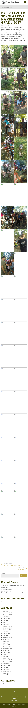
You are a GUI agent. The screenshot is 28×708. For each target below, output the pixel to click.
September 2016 (7, 650)
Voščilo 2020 (4, 587)
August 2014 (6, 673)
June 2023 (5, 611)
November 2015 (7, 662)
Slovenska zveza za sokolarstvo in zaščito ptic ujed (14, 697)
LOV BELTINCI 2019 (7, 591)
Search (3, 573)
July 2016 (5, 654)
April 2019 (6, 624)
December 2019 (7, 613)
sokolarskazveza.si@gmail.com (14, 693)
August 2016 (6, 652)
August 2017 (6, 641)
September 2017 (7, 639)
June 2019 (5, 620)
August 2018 (6, 633)
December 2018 (7, 626)
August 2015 (6, 665)
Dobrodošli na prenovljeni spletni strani (12, 585)
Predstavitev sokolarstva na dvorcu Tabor (13, 593)
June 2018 (5, 635)
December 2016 (7, 647)
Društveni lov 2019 (6, 589)
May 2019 (5, 622)
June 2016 (5, 656)
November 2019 (7, 615)
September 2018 (7, 632)
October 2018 (7, 630)
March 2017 (6, 645)
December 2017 (7, 637)
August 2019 (6, 618)
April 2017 (6, 643)
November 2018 (7, 628)
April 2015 (6, 669)
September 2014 (7, 671)
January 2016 (6, 658)
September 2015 (7, 664)
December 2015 (7, 660)
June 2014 (5, 675)
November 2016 (7, 649)
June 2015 (5, 667)
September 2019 (7, 617)
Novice (5, 684)
